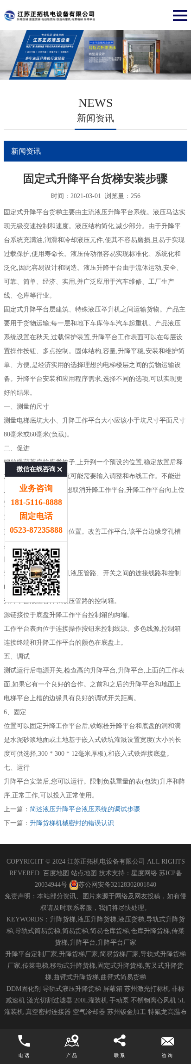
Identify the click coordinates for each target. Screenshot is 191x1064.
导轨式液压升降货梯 (72, 988)
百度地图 (56, 873)
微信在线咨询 (36, 469)
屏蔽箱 (112, 988)
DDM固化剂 (23, 988)
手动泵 (119, 1000)
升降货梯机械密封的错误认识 (72, 823)
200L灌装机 (91, 1000)
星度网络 (144, 873)
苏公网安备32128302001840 (117, 884)
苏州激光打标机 (147, 988)
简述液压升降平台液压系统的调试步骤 (85, 809)
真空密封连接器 (48, 1011)
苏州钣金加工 (126, 1011)
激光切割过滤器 (49, 1000)
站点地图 (84, 873)
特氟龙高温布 (167, 1011)
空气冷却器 (89, 1011)
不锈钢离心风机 (153, 1000)
